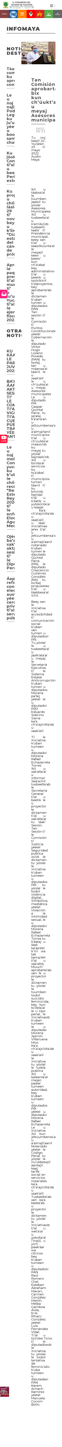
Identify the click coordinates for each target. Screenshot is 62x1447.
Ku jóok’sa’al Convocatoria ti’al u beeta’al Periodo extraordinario (11, 167)
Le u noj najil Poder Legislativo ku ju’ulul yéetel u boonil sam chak (11, 119)
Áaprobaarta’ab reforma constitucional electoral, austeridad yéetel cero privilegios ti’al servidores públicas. (11, 598)
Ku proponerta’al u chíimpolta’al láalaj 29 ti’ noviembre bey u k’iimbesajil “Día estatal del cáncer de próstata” (11, 223)
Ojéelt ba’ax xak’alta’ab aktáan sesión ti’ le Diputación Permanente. (11, 552)
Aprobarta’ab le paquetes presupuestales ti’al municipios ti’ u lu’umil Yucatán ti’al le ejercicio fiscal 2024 (11, 292)
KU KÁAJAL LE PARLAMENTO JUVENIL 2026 (11, 361)
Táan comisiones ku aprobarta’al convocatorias (11, 76)
